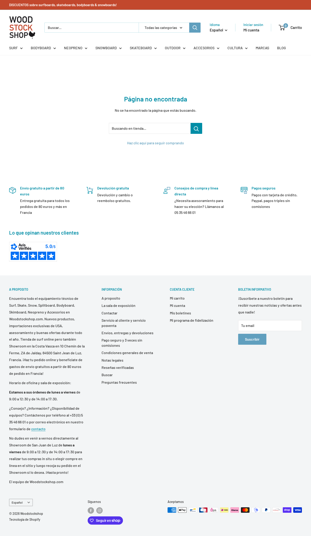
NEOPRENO (73, 48)
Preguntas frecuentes (119, 382)
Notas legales (112, 360)
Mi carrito (177, 298)
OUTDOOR (173, 48)
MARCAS (262, 48)
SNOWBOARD (106, 48)
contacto (38, 429)
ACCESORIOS (204, 48)
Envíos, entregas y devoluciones (127, 333)
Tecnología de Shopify (24, 519)
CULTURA (235, 48)
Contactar (109, 313)
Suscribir (252, 339)
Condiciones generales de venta (127, 352)
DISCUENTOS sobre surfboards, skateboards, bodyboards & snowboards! (63, 5)
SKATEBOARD (141, 48)
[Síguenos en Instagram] (99, 510)
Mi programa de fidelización (191, 320)
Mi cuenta (251, 30)
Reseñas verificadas (118, 367)
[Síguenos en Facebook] (91, 510)
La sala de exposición (118, 305)
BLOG (281, 48)
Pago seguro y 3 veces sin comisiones (122, 342)
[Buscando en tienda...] (196, 128)
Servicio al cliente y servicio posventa (124, 322)
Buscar (107, 375)
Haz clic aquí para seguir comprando (155, 143)
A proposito (111, 298)
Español (17, 502)
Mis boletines (180, 313)
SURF (13, 48)
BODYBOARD (41, 48)
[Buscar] (195, 28)
